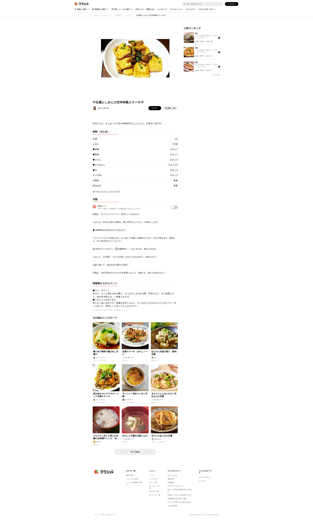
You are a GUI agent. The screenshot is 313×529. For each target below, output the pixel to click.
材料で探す (130, 475)
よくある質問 (172, 506)
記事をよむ (150, 9)
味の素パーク (129, 357)
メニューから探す (132, 479)
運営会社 (171, 479)
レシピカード (162, 9)
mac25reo (128, 400)
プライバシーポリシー (176, 486)
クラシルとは (172, 475)
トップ (151, 475)
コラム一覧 (153, 482)
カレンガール (103, 108)
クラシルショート (176, 9)
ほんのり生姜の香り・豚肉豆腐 (164, 352)
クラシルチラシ (204, 477)
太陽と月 (99, 442)
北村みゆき (158, 439)
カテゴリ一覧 (154, 491)
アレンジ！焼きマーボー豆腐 (134, 394)
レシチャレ (203, 481)
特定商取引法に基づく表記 (177, 499)
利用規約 (171, 482)
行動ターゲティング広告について (179, 495)
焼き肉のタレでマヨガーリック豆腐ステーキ (105, 394)
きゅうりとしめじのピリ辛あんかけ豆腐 (164, 394)
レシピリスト (154, 479)
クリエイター (191, 9)
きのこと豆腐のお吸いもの (134, 435)
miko (156, 357)
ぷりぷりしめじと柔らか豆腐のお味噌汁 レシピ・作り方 (106, 437)
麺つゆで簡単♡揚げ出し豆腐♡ (105, 352)
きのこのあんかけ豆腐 (161, 435)
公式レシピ (139, 9)
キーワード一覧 (154, 495)
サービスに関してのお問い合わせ (179, 502)
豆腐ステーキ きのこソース (134, 352)
